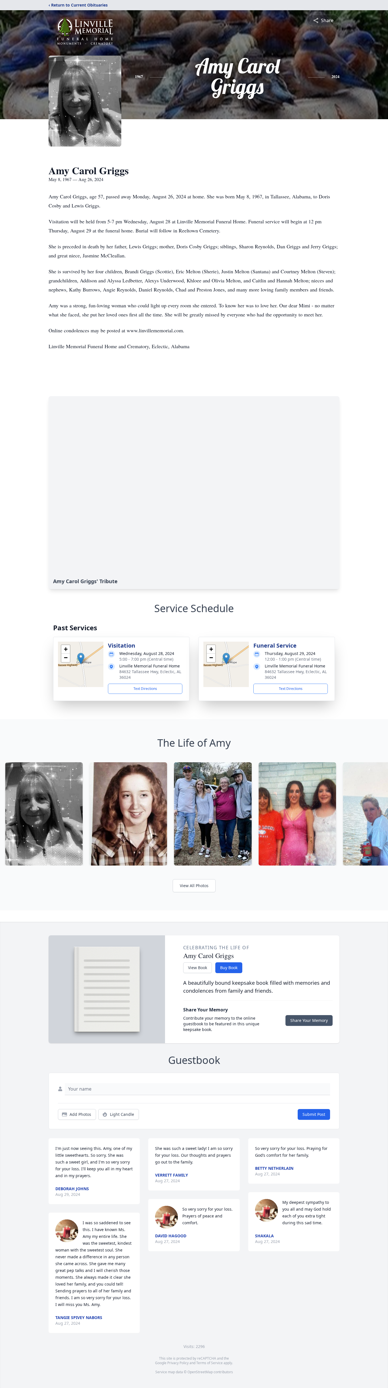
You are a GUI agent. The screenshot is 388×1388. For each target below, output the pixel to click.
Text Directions (145, 688)
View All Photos (194, 885)
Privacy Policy (178, 1362)
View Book (197, 967)
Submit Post (314, 1114)
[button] (80, 658)
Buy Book (228, 967)
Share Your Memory (309, 1020)
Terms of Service (209, 1362)
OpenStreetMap (200, 1372)
